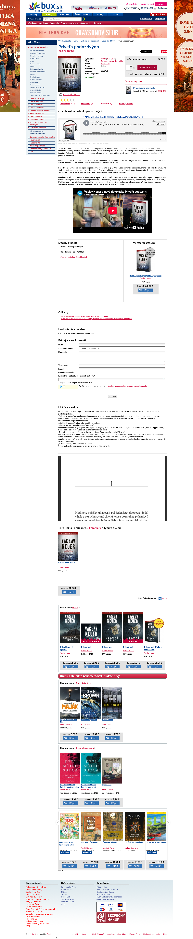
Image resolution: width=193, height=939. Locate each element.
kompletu (95, 527)
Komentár (62, 352)
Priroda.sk (65, 897)
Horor (32, 61)
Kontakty (97, 23)
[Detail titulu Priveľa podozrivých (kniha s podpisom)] (145, 272)
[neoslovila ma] (64, 100)
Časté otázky (85, 23)
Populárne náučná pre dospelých (40, 909)
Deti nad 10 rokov (37, 108)
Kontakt (75, 934)
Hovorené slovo (36, 140)
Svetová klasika (35, 90)
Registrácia (160, 19)
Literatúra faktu (36, 117)
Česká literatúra (36, 102)
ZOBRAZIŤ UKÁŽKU (71, 95)
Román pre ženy (36, 79)
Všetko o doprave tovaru (107, 889)
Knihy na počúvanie (38, 146)
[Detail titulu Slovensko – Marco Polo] (156, 829)
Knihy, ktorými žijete (64, 143)
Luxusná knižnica (69, 887)
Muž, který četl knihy (89, 842)
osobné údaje (121, 934)
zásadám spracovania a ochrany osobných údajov (127, 386)
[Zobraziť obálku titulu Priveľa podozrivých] (69, 74)
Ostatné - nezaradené (37, 72)
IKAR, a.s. (111, 59)
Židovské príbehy (110, 842)
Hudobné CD (35, 143)
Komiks (32, 66)
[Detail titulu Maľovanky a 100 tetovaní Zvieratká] (69, 826)
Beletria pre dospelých (90, 41)
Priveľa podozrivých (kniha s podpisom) (145, 276)
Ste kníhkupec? (98, 934)
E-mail (61, 369)
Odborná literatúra (37, 120)
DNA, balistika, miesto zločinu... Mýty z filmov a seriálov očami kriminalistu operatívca (96, 319)
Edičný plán (101, 887)
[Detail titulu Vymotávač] (112, 771)
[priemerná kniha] (67, 100)
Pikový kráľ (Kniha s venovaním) (153, 648)
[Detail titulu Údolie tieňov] (112, 703)
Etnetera (50, 934)
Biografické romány (37, 51)
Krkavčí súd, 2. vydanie (66, 648)
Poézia (32, 74)
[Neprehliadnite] (145, 6)
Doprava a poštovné (69, 23)
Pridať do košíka (147, 67)
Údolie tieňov (107, 720)
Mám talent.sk (67, 902)
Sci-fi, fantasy (35, 85)
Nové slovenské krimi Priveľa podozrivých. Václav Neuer (84, 316)
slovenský (105, 64)
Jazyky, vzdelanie (37, 114)
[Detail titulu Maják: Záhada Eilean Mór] (70, 702)
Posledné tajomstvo (89, 720)
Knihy (75, 41)
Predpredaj (64, 14)
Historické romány (36, 56)
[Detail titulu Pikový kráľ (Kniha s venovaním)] (154, 630)
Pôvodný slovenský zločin (112, 61)
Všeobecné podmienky (38, 23)
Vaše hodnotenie (65, 349)
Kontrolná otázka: (66, 376)
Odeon (64, 892)
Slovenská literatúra (38, 128)
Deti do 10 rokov (36, 105)
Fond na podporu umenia (40, 111)
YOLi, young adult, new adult (40, 95)
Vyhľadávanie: (34, 19)
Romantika (34, 82)
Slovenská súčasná (85, 748)
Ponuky (49, 14)
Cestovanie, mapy (37, 99)
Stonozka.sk (66, 889)
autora (75, 608)
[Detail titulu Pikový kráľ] (112, 627)
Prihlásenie (147, 19)
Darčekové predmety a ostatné (42, 137)
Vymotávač (106, 785)
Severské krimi (67, 899)
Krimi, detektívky (108, 41)
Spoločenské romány (37, 87)
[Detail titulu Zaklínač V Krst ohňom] (134, 827)
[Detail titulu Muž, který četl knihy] (91, 828)
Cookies (110, 934)
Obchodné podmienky (151, 934)
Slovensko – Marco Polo (156, 842)
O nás (115, 14)
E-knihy (100, 14)
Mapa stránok (134, 934)
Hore (165, 934)
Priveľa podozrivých (144, 88)
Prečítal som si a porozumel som (113, 386)
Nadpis (61, 345)
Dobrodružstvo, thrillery (38, 53)
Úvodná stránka (64, 41)
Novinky (33, 14)
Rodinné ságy (35, 77)
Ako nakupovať (103, 894)
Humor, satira (35, 64)
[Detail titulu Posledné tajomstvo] (91, 703)
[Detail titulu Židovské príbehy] (113, 827)
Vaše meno (63, 365)
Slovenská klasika (36, 131)
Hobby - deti (34, 58)
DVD (31, 152)
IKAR (103, 59)
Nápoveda (54, 23)
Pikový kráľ (86, 647)
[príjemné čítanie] (70, 100)
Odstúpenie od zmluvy (106, 892)
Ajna (63, 904)
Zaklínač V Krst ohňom (134, 842)
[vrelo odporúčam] (73, 100)
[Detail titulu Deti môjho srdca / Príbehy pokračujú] (91, 768)
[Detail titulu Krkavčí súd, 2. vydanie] (70, 627)
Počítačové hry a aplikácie (40, 149)
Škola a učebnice (82, 14)
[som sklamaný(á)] (61, 100)
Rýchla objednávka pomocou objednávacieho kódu (109, 898)
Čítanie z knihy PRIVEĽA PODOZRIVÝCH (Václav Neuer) (90, 143)
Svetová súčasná (36, 93)
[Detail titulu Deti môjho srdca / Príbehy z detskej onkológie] (70, 768)
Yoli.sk (64, 894)
